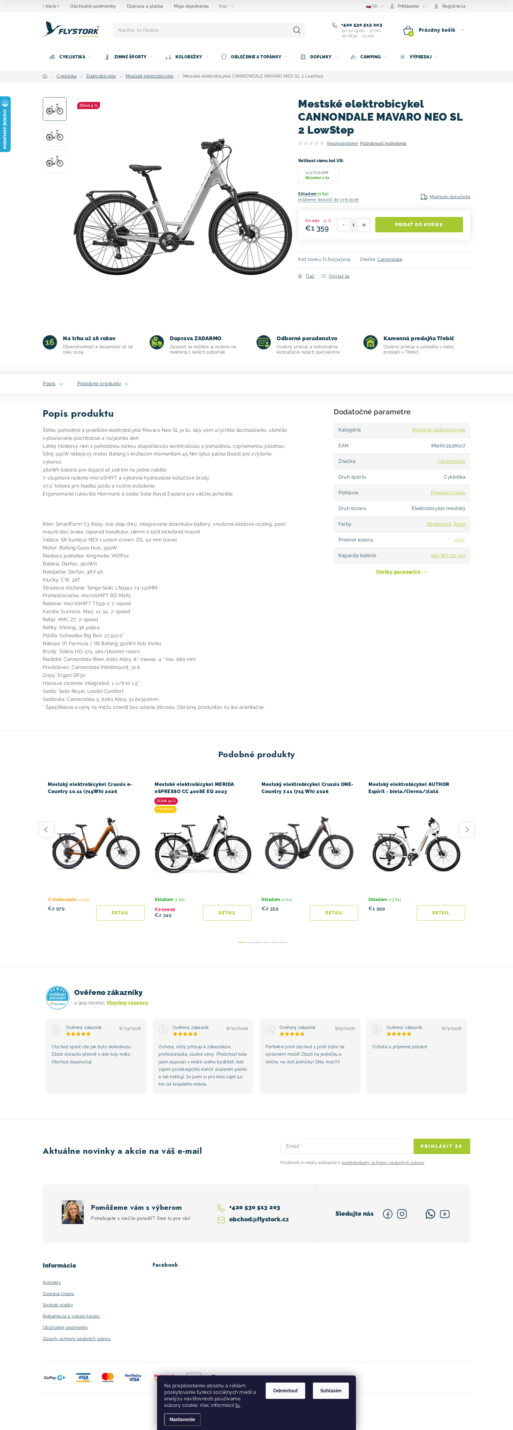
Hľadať (297, 30)
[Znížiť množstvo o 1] (343, 225)
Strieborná (439, 524)
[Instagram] (402, 1214)
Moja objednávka (191, 6)
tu (237, 1405)
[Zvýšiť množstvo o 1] (364, 225)
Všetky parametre (398, 572)
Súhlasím (330, 1391)
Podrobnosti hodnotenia (383, 143)
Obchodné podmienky (93, 6)
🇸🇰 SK (372, 6)
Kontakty (52, 1282)
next (467, 829)
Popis (49, 383)
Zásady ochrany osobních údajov (76, 1338)
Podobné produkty (99, 383)
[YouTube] (444, 1214)
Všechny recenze (127, 1003)
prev (46, 829)
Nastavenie (182, 1419)
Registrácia (454, 6)
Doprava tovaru (58, 1293)
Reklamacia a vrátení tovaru (71, 1316)
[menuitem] (70, 57)
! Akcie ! (51, 6)
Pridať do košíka (419, 224)
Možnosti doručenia (450, 196)
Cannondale (389, 259)
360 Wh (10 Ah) (448, 555)
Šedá (460, 524)
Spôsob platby (58, 1305)
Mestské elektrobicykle (439, 430)
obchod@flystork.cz (259, 1219)
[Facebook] (387, 1214)
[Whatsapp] (430, 1214)
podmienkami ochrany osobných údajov (383, 1162)
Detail (120, 912)
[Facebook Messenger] (416, 1214)
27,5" (460, 540)
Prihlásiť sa (442, 1146)
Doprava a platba (145, 6)
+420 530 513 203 (361, 25)
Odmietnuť (285, 1391)
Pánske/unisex (448, 493)
